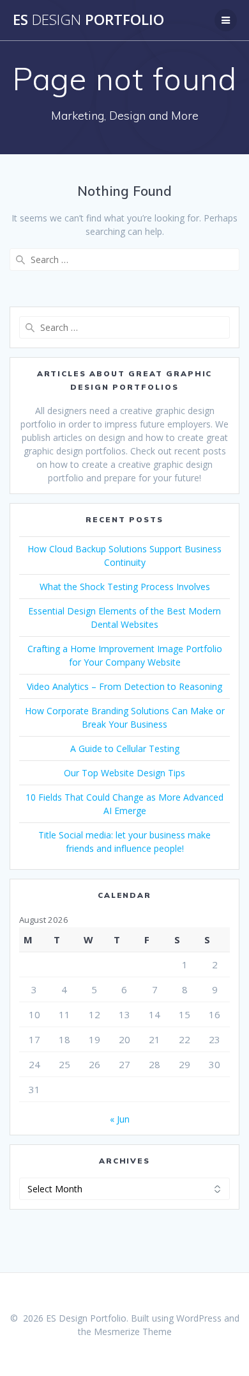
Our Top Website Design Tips (124, 773)
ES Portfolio (88, 20)
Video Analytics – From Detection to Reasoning (124, 686)
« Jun (120, 1119)
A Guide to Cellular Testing (124, 748)
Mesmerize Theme (133, 1331)
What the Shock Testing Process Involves (125, 586)
